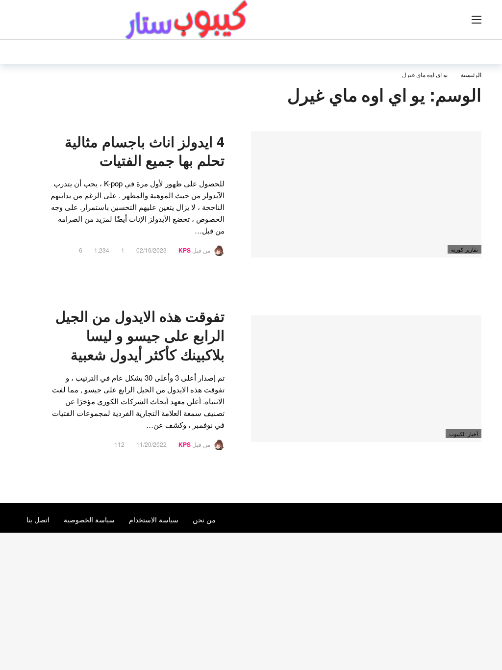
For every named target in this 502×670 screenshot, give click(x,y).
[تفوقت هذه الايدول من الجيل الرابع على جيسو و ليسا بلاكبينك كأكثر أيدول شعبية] (366, 378)
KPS (184, 250)
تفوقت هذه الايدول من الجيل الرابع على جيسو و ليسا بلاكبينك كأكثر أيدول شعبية (140, 335)
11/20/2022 (151, 444)
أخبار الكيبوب (463, 434)
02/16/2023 (151, 250)
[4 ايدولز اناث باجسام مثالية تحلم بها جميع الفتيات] (366, 194)
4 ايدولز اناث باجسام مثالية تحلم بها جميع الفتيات (145, 151)
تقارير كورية (464, 249)
